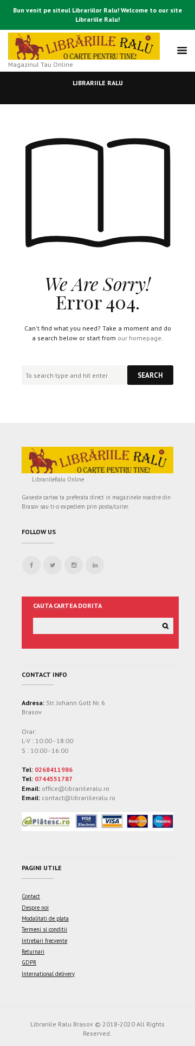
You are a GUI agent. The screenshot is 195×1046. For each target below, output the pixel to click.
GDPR (29, 962)
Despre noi (35, 907)
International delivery (48, 974)
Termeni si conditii (44, 929)
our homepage (139, 338)
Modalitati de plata (45, 918)
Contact (31, 896)
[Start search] (150, 375)
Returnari (33, 951)
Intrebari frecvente (44, 940)
